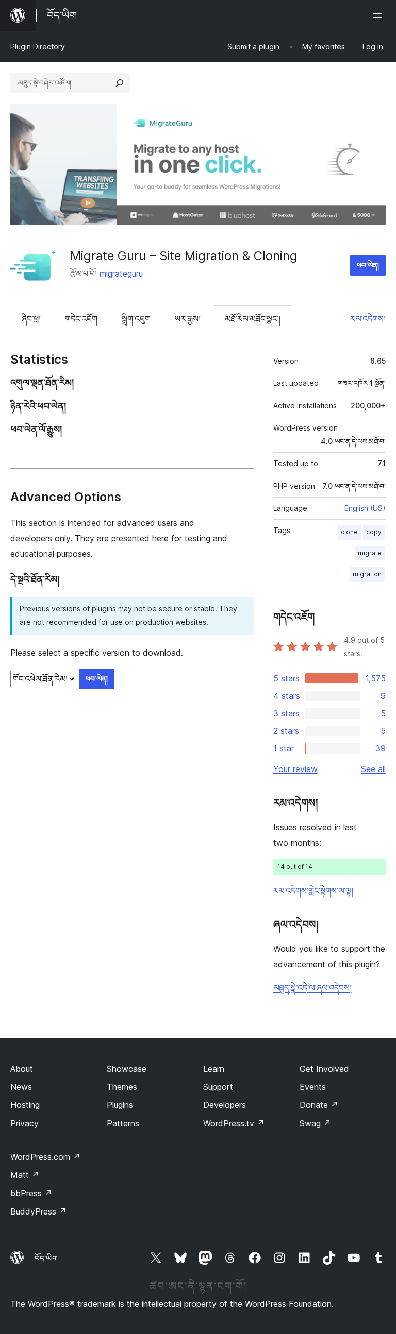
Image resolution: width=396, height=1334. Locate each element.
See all (373, 769)
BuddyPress (38, 1211)
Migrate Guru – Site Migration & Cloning (184, 255)
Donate (319, 1105)
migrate (370, 553)
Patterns (123, 1123)
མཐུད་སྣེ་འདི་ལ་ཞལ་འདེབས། (312, 988)
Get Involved (324, 1069)
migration (367, 574)
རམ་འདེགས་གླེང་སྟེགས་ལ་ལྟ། (313, 890)
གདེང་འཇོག (81, 319)
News (21, 1087)
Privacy (24, 1123)
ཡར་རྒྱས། (188, 319)
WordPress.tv (234, 1123)
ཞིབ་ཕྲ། (31, 319)
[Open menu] (379, 15)
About (21, 1069)
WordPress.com (45, 1157)
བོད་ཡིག (46, 1258)
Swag (315, 1123)
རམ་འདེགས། (368, 319)
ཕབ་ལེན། (368, 265)
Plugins (120, 1105)
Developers (224, 1105)
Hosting (25, 1105)
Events (313, 1087)
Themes (122, 1087)
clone (349, 532)
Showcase (126, 1069)
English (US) (365, 508)
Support (218, 1087)
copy (374, 532)
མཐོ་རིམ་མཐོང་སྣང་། (252, 319)
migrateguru (121, 273)
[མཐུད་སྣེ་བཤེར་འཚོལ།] (119, 83)
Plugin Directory (37, 46)
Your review (295, 769)
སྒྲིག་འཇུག (136, 319)
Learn (213, 1069)
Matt (24, 1175)
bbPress (31, 1193)
